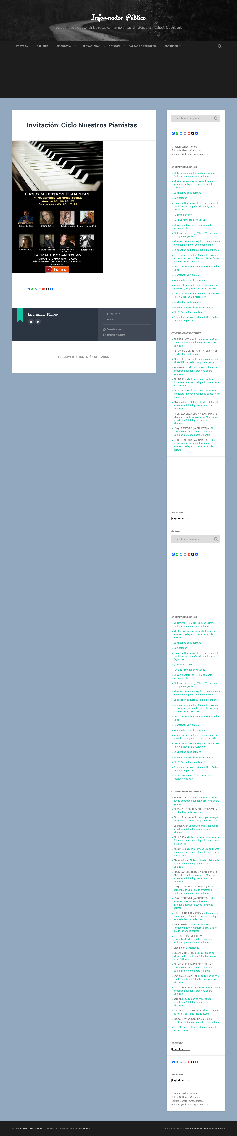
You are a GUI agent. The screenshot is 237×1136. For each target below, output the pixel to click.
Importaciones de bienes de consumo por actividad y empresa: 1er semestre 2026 (196, 287)
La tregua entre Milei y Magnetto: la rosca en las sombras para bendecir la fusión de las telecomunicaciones (196, 258)
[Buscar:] (195, 118)
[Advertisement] (118, 75)
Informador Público (118, 17)
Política (43, 46)
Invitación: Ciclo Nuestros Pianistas (81, 125)
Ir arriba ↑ (218, 1128)
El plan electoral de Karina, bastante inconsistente (197, 1012)
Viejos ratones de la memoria (190, 280)
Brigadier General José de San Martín (193, 307)
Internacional (90, 46)
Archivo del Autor (31, 322)
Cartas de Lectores (142, 46)
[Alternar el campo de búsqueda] (219, 46)
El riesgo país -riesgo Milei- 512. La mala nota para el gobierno (195, 235)
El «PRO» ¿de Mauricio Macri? (190, 312)
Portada (22, 46)
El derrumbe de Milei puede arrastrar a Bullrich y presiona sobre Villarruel (194, 175)
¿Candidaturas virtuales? (187, 274)
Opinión (114, 46)
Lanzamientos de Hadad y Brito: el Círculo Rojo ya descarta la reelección (196, 295)
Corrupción (172, 46)
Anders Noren (199, 1128)
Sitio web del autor (38, 322)
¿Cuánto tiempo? (183, 214)
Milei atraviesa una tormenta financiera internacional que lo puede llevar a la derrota (195, 184)
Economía (64, 46)
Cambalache (180, 198)
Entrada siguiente (116, 334)
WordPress (82, 1128)
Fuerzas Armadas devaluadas (189, 219)
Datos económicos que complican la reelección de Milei (193, 777)
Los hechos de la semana (187, 192)
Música (111, 319)
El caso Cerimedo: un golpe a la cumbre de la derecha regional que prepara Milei (197, 243)
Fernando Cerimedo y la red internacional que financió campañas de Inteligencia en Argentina (196, 206)
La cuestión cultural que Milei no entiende (196, 250)
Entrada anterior (115, 329)
